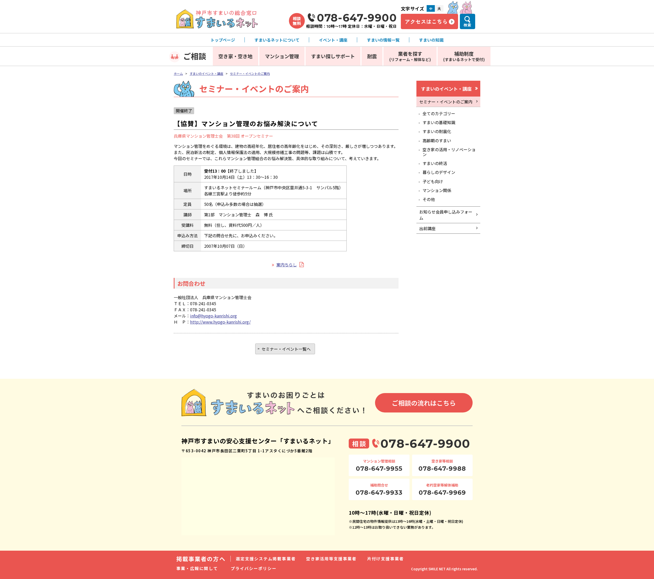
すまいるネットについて (276, 40)
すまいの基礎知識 (439, 122)
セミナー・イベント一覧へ (286, 349)
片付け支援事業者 (385, 559)
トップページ (223, 40)
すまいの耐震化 (437, 131)
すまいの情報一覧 (383, 40)
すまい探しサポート (333, 56)
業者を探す (410, 56)
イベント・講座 (333, 40)
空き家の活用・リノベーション (449, 151)
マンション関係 (437, 190)
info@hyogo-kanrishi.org (213, 316)
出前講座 (427, 228)
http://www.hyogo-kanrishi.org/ (220, 322)
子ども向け (433, 181)
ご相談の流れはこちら (424, 402)
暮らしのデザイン (439, 172)
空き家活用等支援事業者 (331, 559)
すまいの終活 (435, 163)
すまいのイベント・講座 (206, 73)
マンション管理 (282, 56)
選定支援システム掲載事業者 (266, 559)
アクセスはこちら (426, 21)
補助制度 (464, 56)
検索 (467, 25)
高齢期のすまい (437, 140)
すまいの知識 (431, 40)
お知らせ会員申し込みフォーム (445, 215)
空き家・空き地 (235, 56)
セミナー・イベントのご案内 (250, 73)
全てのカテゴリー (439, 113)
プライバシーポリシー (254, 568)
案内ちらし (286, 265)
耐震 (372, 56)
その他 (429, 199)
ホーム (178, 73)
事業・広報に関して (197, 568)
